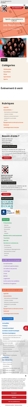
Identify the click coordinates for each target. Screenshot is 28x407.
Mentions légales (18, 405)
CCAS (5, 273)
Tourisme (6, 238)
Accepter (14, 393)
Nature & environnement (11, 116)
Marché (6, 240)
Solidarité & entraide (10, 118)
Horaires (3, 2)
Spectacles (7, 77)
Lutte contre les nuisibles (11, 281)
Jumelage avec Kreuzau (11, 127)
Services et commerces (11, 243)
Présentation (8, 223)
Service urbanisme (8, 345)
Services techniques (9, 347)
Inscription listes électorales (11, 372)
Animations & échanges (11, 112)
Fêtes (5, 74)
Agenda (6, 107)
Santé (6, 255)
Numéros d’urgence (10, 283)
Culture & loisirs (8, 114)
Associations (8, 110)
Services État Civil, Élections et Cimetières (11, 338)
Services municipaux (8, 333)
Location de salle (8, 343)
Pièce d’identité (7, 364)
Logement (7, 278)
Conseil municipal (8, 328)
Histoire (6, 225)
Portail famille (8, 263)
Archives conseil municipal (10, 331)
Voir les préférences (14, 401)
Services (6, 253)
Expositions (7, 72)
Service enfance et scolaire (11, 351)
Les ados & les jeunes (10, 268)
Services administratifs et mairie (12, 335)
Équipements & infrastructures (13, 122)
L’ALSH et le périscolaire (11, 266)
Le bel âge (7, 271)
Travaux (5, 326)
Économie (7, 229)
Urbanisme (6, 366)
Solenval (6, 125)
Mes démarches (7, 360)
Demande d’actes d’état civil (11, 368)
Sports (6, 79)
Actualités (5, 323)
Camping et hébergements (12, 249)
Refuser (14, 397)
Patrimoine (7, 227)
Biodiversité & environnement (13, 235)
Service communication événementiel (14, 341)
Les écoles (5, 357)
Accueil (5, 29)
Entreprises (7, 245)
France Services (7, 349)
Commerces (7, 247)
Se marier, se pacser (9, 370)
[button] (25, 376)
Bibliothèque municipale (10, 355)
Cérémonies (7, 69)
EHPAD (5, 276)
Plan (5, 231)
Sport (5, 120)
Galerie (6, 233)
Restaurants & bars (9, 251)
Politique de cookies (9, 405)
